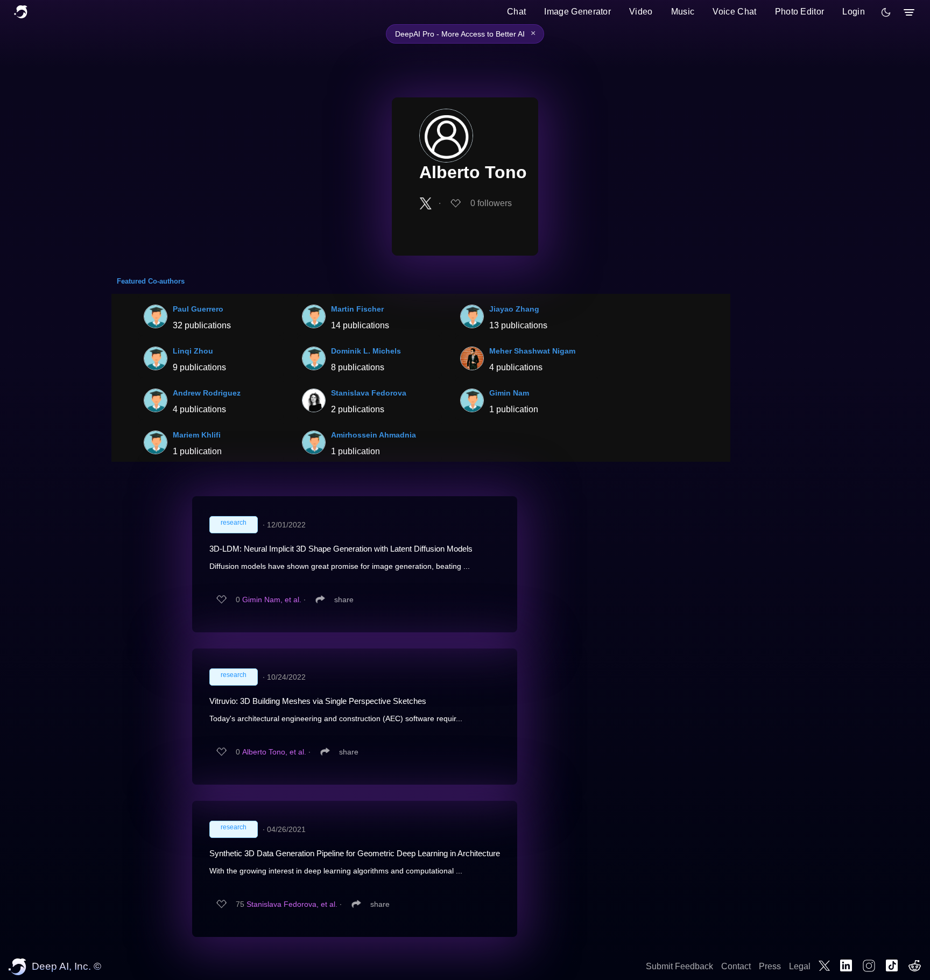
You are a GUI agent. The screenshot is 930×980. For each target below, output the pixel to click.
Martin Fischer (357, 309)
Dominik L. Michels (366, 351)
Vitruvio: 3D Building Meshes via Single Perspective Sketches (317, 701)
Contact (736, 966)
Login (853, 11)
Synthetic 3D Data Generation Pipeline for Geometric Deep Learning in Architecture (354, 853)
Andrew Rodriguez (207, 393)
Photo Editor (800, 11)
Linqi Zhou (193, 351)
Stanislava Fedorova (368, 393)
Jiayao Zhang (514, 309)
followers (491, 203)
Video (641, 11)
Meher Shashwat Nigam (532, 351)
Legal (800, 966)
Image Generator (577, 11)
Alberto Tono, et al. (274, 752)
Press (770, 966)
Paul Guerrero (198, 309)
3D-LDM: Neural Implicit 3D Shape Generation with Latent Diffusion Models (341, 548)
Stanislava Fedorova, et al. (291, 904)
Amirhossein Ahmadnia (373, 435)
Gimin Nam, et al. (271, 599)
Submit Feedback (679, 966)
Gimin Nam (509, 393)
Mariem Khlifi (197, 435)
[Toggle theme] (885, 12)
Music (683, 11)
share (344, 599)
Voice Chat (734, 11)
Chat (516, 11)
